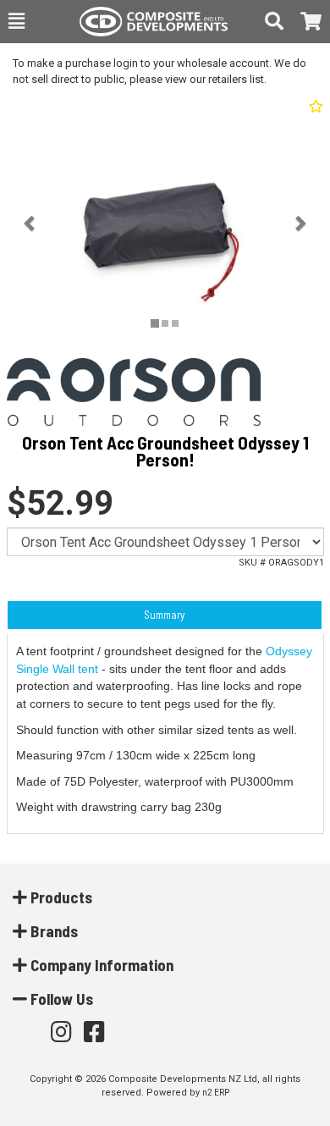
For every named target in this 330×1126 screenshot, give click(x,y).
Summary (164, 614)
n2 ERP (215, 1092)
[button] (16, 21)
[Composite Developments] (144, 21)
